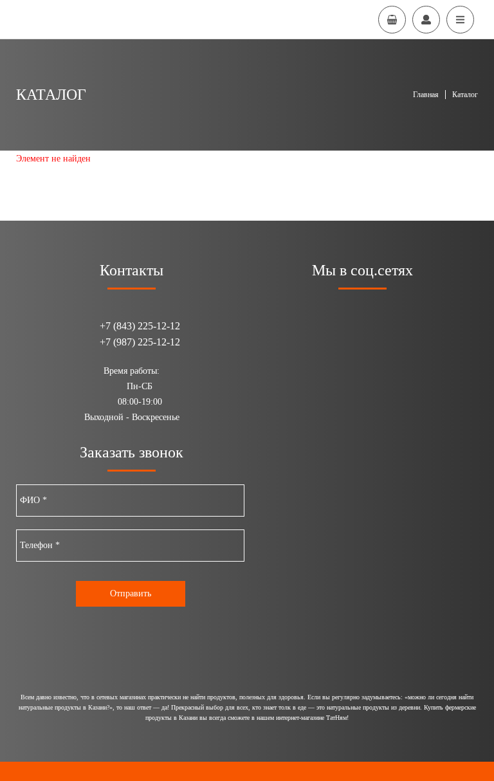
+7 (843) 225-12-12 (140, 325)
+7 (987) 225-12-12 (140, 341)
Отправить (130, 593)
